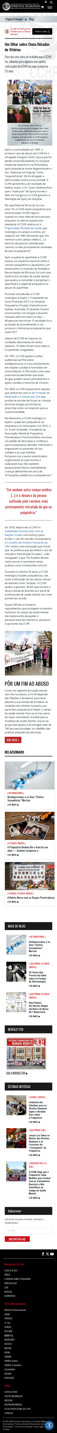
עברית (7, 1322)
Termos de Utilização (23, 1426)
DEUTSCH (8, 1344)
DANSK (7, 1314)
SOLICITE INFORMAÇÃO (13, 1396)
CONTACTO (8, 1413)
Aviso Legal (38, 1426)
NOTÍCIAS (8, 1291)
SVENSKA (7, 1356)
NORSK (7, 1352)
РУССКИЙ (8, 1331)
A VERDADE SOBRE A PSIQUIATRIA (17, 1279)
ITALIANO (7, 1373)
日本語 (7, 1327)
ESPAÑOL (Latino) (11, 1360)
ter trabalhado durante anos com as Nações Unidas (24, 531)
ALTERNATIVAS (9, 1296)
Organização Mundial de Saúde (23, 228)
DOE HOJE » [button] (13, 740)
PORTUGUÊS (9, 1378)
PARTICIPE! (8, 1400)
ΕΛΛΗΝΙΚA (9, 1369)
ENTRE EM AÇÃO (10, 1283)
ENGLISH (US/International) (15, 1310)
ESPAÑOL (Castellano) (12, 1365)
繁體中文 (8, 1335)
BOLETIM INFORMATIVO (13, 1404)
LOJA (6, 1287)
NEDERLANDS (9, 1339)
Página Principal (14, 19)
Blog (31, 19)
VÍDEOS (7, 1274)
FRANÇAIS (8, 1318)
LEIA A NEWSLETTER (17, 1073)
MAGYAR (7, 1348)
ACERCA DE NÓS (10, 1270)
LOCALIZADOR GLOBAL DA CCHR (17, 1408)
